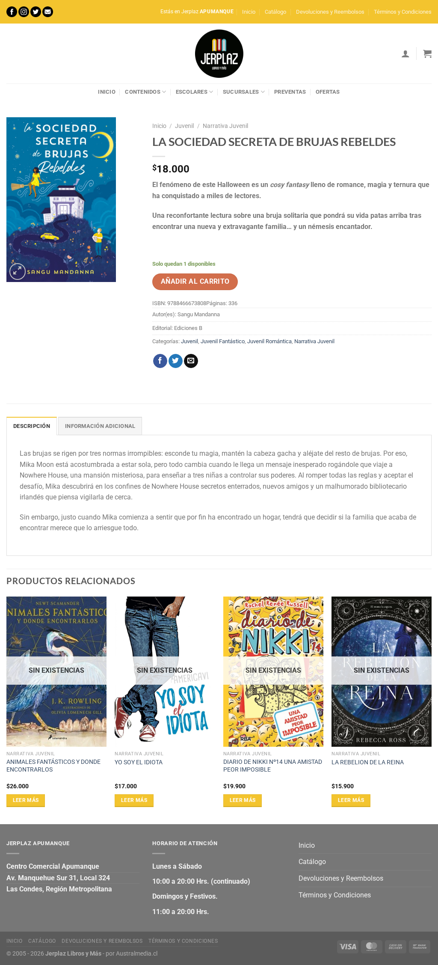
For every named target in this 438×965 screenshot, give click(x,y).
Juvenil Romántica (269, 341)
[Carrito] (427, 53)
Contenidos (142, 92)
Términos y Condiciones (403, 12)
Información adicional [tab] (100, 426)
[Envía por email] (191, 361)
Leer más (26, 800)
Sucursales (241, 92)
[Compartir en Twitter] (176, 361)
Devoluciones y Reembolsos (330, 12)
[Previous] (6, 709)
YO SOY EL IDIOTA (139, 762)
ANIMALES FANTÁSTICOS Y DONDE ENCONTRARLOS (53, 766)
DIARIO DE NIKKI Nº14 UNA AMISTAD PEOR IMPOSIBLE (272, 766)
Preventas (290, 92)
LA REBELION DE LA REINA (367, 762)
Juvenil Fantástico (223, 341)
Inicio (248, 12)
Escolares (191, 92)
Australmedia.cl (136, 953)
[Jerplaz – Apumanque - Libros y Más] (219, 53)
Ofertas (328, 92)
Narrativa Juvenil (225, 125)
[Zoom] (17, 271)
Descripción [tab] (31, 426)
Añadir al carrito (195, 281)
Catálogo (275, 12)
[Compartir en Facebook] (160, 361)
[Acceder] (405, 53)
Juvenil (184, 125)
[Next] (431, 709)
